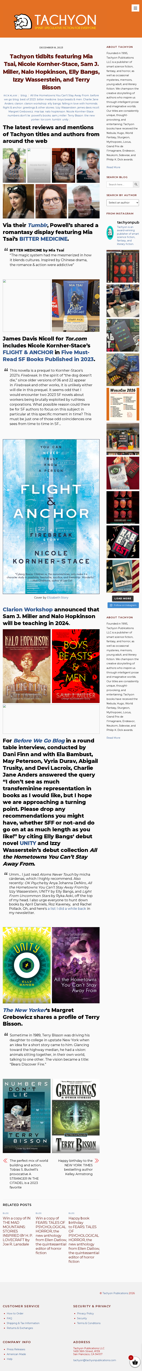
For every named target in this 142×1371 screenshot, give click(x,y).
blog (24, 95)
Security (82, 1318)
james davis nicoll (88, 107)
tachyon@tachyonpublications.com (94, 1360)
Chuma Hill (34, 694)
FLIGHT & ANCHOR (28, 352)
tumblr (56, 119)
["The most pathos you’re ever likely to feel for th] (122, 335)
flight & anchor (12, 107)
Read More (113, 167)
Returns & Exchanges (20, 1328)
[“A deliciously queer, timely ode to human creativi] (122, 438)
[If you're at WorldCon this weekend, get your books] (122, 404)
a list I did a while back (67, 908)
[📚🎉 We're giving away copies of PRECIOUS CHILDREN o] (122, 507)
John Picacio (81, 1148)
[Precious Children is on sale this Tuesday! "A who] (122, 266)
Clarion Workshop (28, 609)
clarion (19, 103)
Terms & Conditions (88, 1323)
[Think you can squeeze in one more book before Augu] (122, 369)
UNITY (28, 843)
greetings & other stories (38, 107)
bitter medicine (46, 99)
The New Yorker (24, 1010)
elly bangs (54, 103)
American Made (16, 1354)
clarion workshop (35, 103)
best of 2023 (28, 99)
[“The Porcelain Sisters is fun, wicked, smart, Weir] (122, 473)
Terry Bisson (75, 115)
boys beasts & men (69, 99)
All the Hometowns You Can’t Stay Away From (59, 95)
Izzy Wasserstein (65, 107)
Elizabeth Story (57, 597)
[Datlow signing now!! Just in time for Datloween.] (122, 300)
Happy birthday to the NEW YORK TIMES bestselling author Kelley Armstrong (75, 1167)
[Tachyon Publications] (55, 33)
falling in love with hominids (79, 103)
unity (65, 119)
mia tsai (39, 111)
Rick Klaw (10, 95)
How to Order (15, 1313)
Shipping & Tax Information (23, 1323)
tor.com (46, 119)
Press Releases (16, 1349)
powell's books (41, 115)
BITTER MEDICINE (43, 239)
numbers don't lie (19, 115)
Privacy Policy (85, 1313)
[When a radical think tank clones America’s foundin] (122, 576)
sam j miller (59, 115)
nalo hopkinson (55, 111)
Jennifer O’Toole (81, 694)
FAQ (9, 1318)
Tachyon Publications (115, 1293)
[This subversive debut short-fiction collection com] (122, 541)
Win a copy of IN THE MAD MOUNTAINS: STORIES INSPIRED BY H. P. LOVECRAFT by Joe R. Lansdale (17, 1231)
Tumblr (37, 225)
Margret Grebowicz (20, 111)
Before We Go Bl (35, 740)
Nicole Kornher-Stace (80, 111)
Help (9, 1359)
